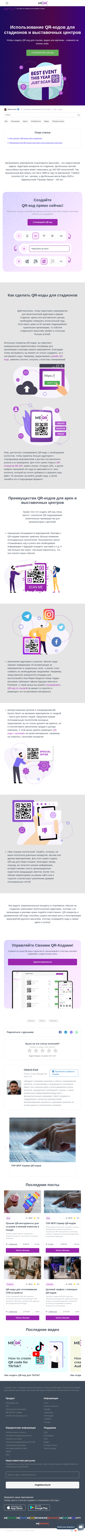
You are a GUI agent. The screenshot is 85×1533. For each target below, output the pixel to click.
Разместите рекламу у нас (16, 1416)
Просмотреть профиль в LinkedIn (63, 1073)
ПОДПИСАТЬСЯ (42, 1485)
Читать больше (22, 1250)
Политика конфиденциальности (19, 1436)
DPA (7, 1455)
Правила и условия (14, 1439)
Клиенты (31, 1021)
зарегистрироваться (42, 962)
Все (6, 121)
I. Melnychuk (12, 1244)
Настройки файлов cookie (16, 1449)
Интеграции (49, 1416)
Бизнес (42, 1021)
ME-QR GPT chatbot (14, 1413)
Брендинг (53, 1021)
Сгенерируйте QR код (42, 53)
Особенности (36, 121)
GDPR (8, 1452)
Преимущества (12, 1403)
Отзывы (47, 1422)
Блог (12, 8)
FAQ (45, 1433)
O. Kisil (50, 1244)
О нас (46, 1403)
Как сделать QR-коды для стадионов (25, 138)
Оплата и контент (51, 1406)
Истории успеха (58, 121)
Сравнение (48, 1413)
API (7, 1406)
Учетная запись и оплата (16, 1433)
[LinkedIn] (18, 109)
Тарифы (47, 1409)
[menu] (7, 3)
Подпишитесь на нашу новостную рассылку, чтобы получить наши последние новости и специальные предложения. (42, 1465)
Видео (46, 121)
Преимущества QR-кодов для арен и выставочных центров (35, 143)
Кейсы (25, 121)
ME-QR (6, 8)
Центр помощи (50, 1449)
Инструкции (15, 121)
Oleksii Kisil (12, 109)
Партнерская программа (16, 1409)
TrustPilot (47, 1419)
